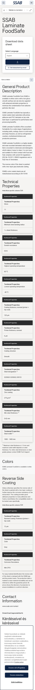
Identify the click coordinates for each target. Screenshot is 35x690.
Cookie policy (19, 662)
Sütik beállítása (16, 682)
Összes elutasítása (16, 675)
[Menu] (31, 3)
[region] (16, 657)
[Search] (3, 3)
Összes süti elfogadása (16, 668)
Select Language (11, 51)
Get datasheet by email (18, 68)
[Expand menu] (31, 80)
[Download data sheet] (17, 62)
